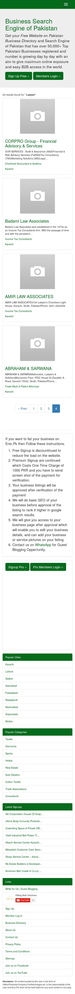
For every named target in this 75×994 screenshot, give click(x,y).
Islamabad (11, 685)
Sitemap (9, 958)
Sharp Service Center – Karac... (22, 856)
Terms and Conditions (17, 951)
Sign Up (9, 908)
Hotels (8, 760)
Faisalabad (11, 692)
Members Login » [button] (48, 76)
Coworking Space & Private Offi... (23, 828)
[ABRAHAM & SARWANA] (37, 343)
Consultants (11, 796)
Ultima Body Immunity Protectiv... (23, 821)
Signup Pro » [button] (17, 567)
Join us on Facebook (16, 965)
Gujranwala (11, 714)
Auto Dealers (12, 774)
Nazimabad (11, 707)
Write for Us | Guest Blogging (21, 889)
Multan (9, 721)
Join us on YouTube (16, 972)
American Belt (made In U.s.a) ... (23, 871)
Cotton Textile (13, 782)
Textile (9, 739)
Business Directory (15, 923)
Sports (9, 753)
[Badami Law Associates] (37, 196)
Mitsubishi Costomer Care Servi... (23, 849)
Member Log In (13, 915)
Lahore (9, 671)
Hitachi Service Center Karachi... (23, 842)
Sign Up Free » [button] (18, 76)
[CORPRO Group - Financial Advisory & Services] (37, 116)
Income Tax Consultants (18, 239)
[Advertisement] (37, 610)
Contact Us (11, 937)
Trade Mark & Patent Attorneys (22, 386)
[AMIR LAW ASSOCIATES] (37, 271)
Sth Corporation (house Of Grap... (24, 814)
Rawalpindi (11, 700)
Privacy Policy (13, 944)
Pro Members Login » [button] (48, 567)
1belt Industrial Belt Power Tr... (22, 835)
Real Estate (11, 767)
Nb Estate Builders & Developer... (23, 864)
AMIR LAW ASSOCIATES (29, 296)
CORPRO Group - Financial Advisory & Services (30, 143)
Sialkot (9, 678)
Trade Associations (15, 789)
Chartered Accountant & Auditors (23, 163)
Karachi (9, 168)
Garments (10, 746)
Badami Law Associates (27, 221)
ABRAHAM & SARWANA (28, 368)
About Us (10, 930)
